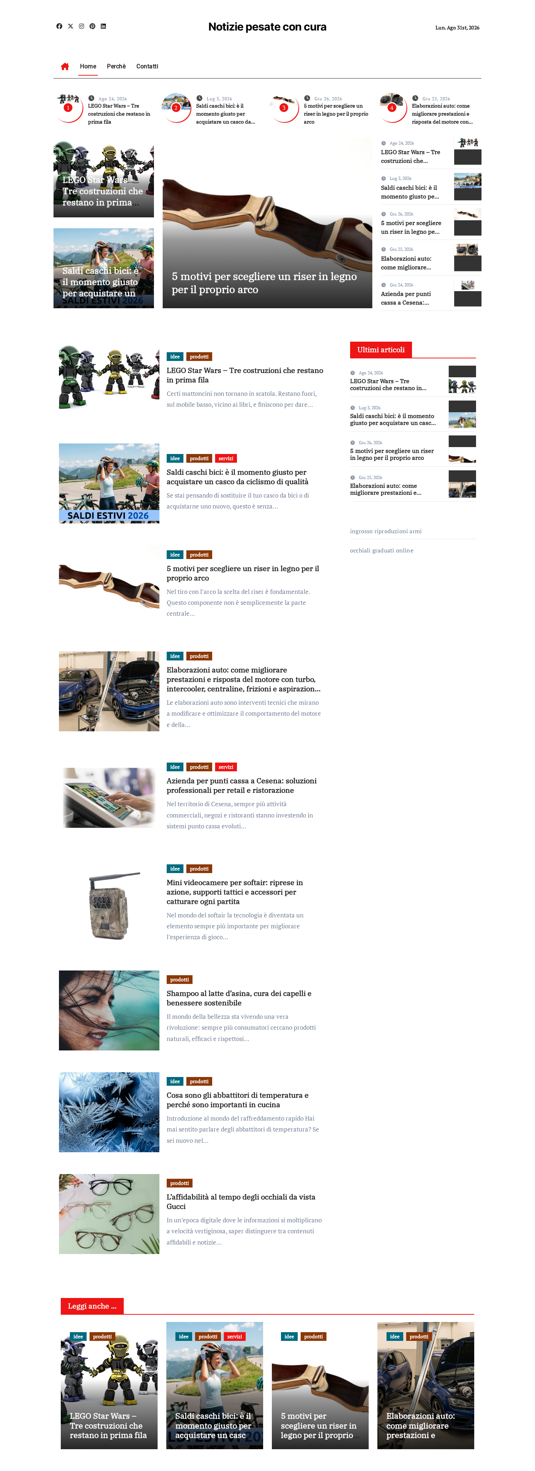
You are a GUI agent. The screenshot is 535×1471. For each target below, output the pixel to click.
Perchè (116, 66)
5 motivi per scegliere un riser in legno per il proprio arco (336, 114)
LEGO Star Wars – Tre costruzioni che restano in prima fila (119, 114)
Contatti (147, 66)
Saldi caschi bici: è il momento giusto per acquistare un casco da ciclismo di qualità (101, 293)
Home (88, 66)
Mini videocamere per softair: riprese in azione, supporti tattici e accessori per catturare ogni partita (235, 891)
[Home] (65, 66)
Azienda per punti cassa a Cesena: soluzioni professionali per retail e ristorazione (242, 785)
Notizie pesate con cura (268, 26)
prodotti (199, 356)
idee (175, 356)
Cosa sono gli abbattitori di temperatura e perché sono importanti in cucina (238, 1099)
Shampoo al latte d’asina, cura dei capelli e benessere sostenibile (239, 998)
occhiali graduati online (381, 550)
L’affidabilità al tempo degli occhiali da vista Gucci (241, 1201)
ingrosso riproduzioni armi (386, 531)
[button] (362, 221)
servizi (226, 458)
